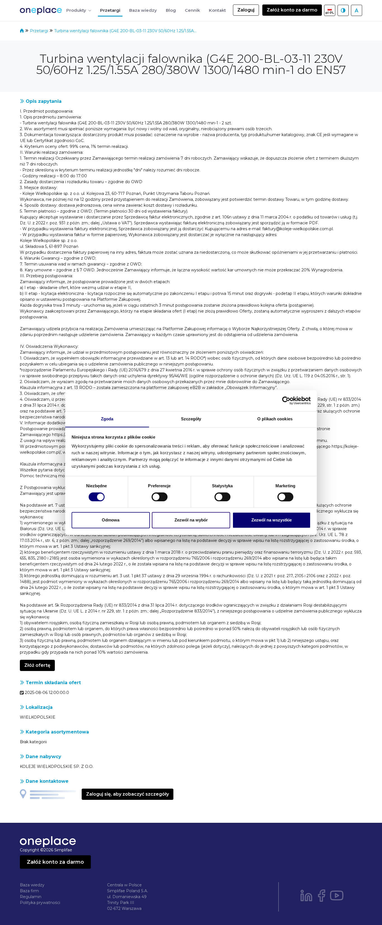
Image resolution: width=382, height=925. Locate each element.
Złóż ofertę (37, 665)
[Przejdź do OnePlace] (42, 10)
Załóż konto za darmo (292, 10)
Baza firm (29, 890)
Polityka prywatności (40, 902)
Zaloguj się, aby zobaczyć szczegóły (127, 794)
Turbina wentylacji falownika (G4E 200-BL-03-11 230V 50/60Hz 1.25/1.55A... (125, 30)
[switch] (160, 496)
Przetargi (39, 30)
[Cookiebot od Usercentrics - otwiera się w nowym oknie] (286, 400)
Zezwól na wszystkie (271, 520)
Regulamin (30, 896)
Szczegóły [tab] (191, 418)
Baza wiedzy (32, 884)
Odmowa (110, 520)
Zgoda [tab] (107, 418)
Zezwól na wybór (191, 520)
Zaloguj (245, 10)
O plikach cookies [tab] (275, 418)
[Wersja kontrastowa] (343, 10)
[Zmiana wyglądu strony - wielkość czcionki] (356, 10)
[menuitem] (78, 10)
